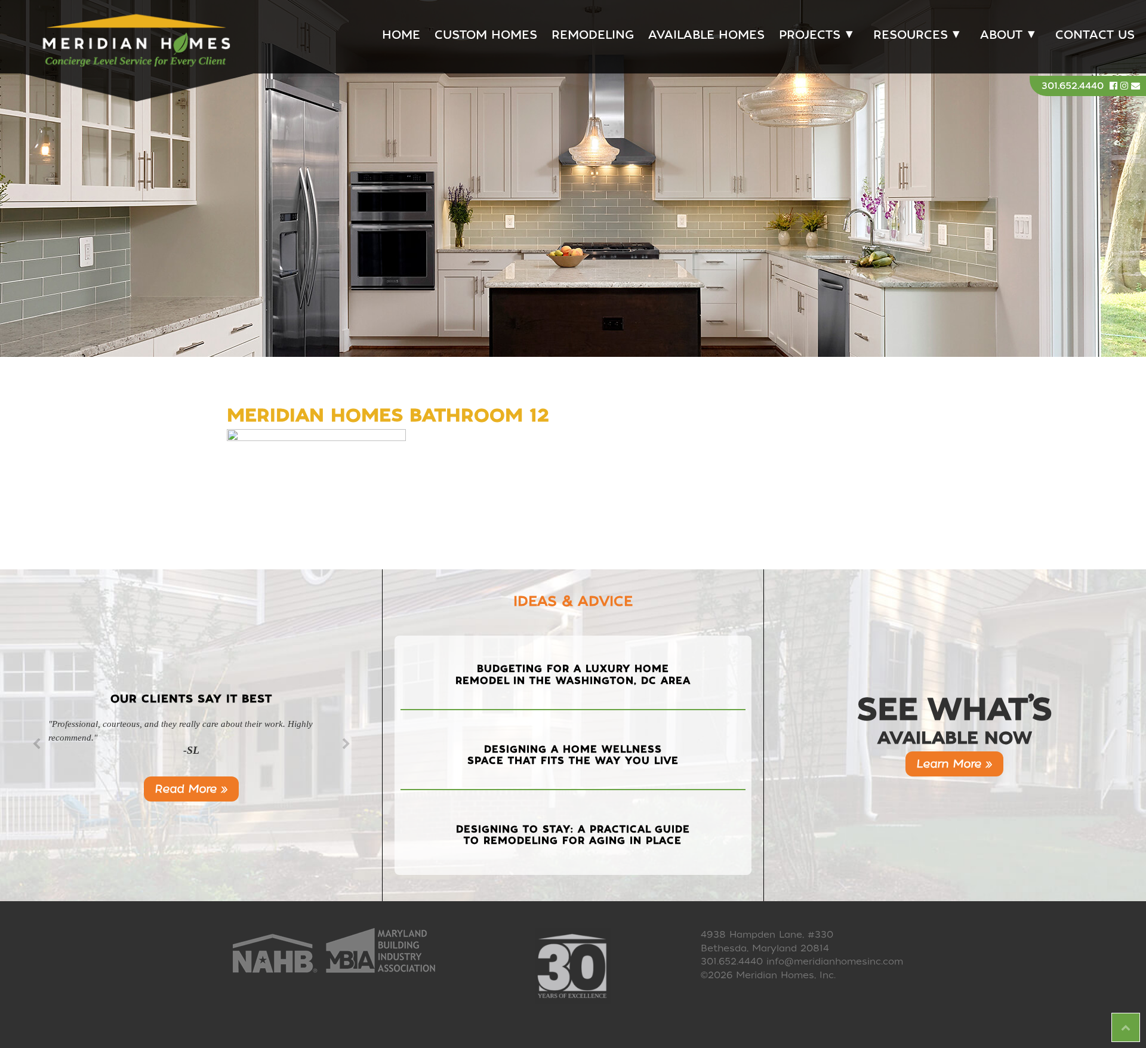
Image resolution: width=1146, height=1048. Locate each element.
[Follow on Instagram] (1125, 86)
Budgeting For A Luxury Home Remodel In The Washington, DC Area (573, 674)
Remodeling (593, 35)
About (1001, 35)
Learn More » (954, 763)
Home (401, 35)
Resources (910, 35)
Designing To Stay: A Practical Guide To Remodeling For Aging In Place (573, 835)
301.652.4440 (1073, 86)
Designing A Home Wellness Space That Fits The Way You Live (573, 755)
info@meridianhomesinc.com (834, 961)
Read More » (191, 788)
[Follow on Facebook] (1115, 86)
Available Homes (706, 35)
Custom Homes (486, 35)
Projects (809, 35)
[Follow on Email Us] (1135, 86)
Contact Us (1095, 35)
